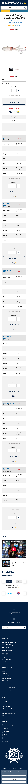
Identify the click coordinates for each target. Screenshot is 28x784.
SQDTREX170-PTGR (7, 337)
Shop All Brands (13, 587)
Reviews (14, 124)
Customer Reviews (6, 706)
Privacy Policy (10, 773)
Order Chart (14, 120)
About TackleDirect (6, 701)
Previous (3, 581)
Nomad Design (14, 20)
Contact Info (4, 673)
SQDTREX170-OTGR (7, 270)
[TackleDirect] (12, 3)
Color (3, 79)
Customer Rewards (6, 711)
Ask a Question (14, 27)
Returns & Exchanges (7, 683)
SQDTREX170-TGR (8, 403)
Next (24, 581)
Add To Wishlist (14, 102)
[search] (25, 8)
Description (14, 117)
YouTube (6, 734)
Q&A (14, 128)
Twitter (6, 741)
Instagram (6, 731)
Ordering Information (6, 678)
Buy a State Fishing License (8, 687)
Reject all (14, 779)
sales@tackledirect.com (7, 655)
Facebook (6, 728)
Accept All (14, 782)
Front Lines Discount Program (8, 713)
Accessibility (4, 671)
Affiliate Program (6, 715)
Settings (14, 776)
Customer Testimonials (7, 708)
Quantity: (14, 86)
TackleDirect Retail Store (9, 642)
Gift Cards (4, 685)
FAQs (3, 692)
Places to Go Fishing (6, 690)
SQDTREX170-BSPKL (7, 137)
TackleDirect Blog (8, 725)
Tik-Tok (6, 738)
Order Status (5, 680)
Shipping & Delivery (6, 675)
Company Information (7, 704)
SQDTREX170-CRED (7, 204)
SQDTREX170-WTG (7, 469)
